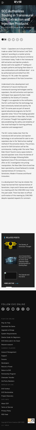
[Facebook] (3, 309)
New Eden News (7, 27)
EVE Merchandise (7, 392)
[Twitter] (8, 309)
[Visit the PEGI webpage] (31, 420)
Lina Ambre (30, 27)
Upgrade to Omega (7, 330)
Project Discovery (7, 396)
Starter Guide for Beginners (10, 337)
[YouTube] (12, 309)
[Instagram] (22, 309)
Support (4, 356)
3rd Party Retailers (7, 381)
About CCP (5, 403)
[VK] (27, 309)
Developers (5, 363)
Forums (4, 359)
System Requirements (9, 333)
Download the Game (8, 326)
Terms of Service (7, 407)
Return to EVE (6, 370)
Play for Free (5, 323)
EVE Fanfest (5, 389)
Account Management (8, 352)
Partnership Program (8, 374)
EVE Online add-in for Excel (10, 341)
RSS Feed (4, 414)
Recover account (7, 344)
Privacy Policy (6, 411)
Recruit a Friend (6, 366)
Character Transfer (7, 377)
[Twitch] (17, 309)
